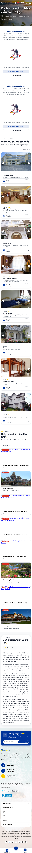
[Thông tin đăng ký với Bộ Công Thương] (6, 796)
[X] (19, 842)
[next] (29, 163)
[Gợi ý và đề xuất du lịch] (15, 3)
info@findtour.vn (7, 787)
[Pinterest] (22, 842)
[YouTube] (25, 842)
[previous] (3, 163)
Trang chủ (4, 19)
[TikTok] (12, 842)
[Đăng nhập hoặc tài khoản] (27, 3)
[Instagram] (16, 842)
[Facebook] (6, 842)
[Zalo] (9, 842)
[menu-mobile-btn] (29, 3)
